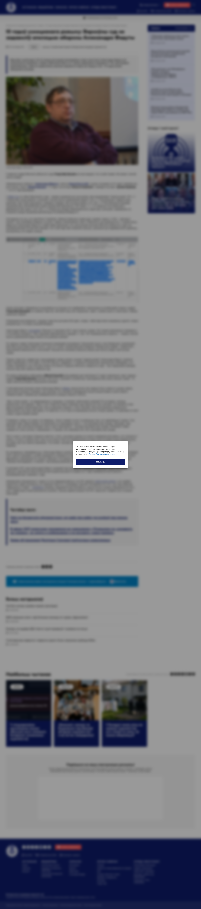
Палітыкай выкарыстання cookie (102, 454)
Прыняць (100, 462)
